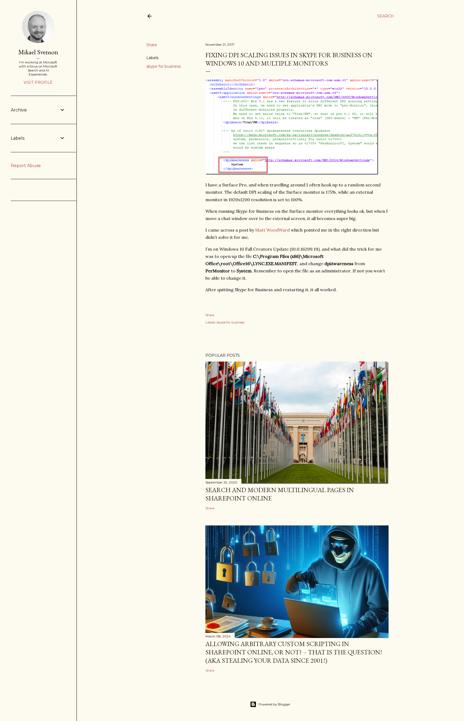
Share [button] (151, 44)
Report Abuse (26, 165)
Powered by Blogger (274, 704)
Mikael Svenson (38, 52)
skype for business (163, 66)
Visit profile (38, 82)
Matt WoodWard (272, 230)
